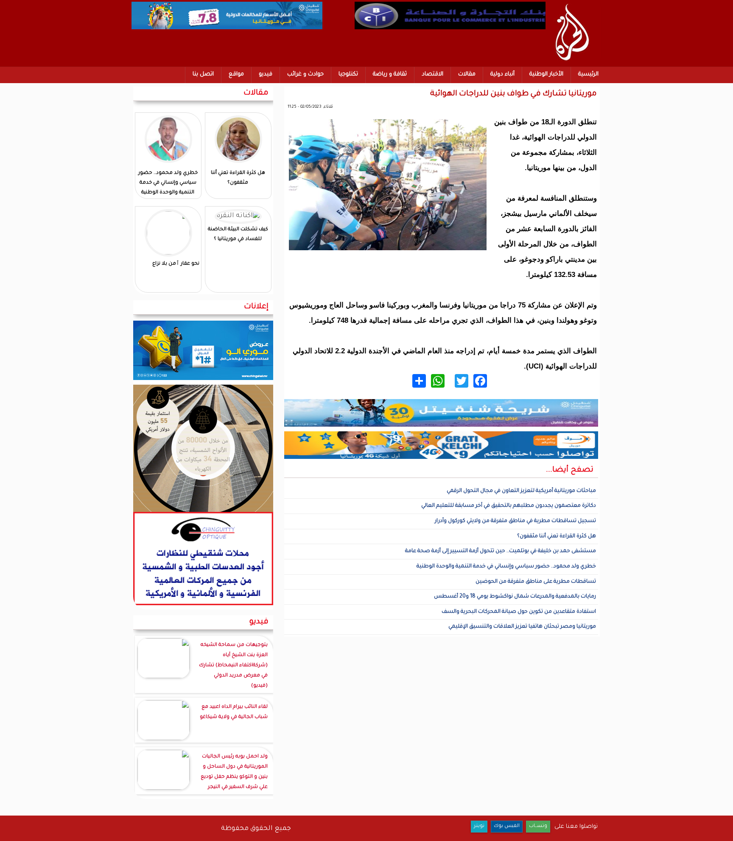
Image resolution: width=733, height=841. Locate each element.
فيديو (265, 74)
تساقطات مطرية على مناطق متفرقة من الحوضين (536, 582)
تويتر (479, 826)
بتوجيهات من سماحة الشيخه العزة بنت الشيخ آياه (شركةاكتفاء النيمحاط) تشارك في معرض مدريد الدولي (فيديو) (233, 666)
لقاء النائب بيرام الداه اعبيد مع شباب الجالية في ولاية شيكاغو (234, 712)
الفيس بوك (507, 826)
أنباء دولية (502, 74)
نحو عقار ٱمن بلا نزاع (175, 264)
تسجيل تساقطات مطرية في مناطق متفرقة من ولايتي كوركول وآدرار (515, 521)
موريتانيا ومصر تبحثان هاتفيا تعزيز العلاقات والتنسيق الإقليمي (522, 627)
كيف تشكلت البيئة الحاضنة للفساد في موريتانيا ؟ (238, 234)
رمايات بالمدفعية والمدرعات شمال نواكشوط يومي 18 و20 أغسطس (515, 597)
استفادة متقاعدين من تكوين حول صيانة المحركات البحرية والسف (519, 612)
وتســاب (538, 826)
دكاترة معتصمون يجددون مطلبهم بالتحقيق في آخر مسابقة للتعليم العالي (508, 506)
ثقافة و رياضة (390, 74)
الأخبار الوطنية (546, 74)
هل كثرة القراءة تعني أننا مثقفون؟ (556, 536)
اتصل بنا (203, 74)
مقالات (467, 74)
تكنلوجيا (348, 74)
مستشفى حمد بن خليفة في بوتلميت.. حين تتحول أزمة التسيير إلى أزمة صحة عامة (500, 551)
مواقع (236, 74)
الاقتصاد (432, 74)
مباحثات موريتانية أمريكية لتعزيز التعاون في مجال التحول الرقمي (521, 491)
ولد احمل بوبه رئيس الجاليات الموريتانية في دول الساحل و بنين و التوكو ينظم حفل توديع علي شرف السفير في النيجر (234, 772)
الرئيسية (588, 74)
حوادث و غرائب (305, 74)
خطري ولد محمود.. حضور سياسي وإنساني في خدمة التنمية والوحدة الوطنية (506, 567)
